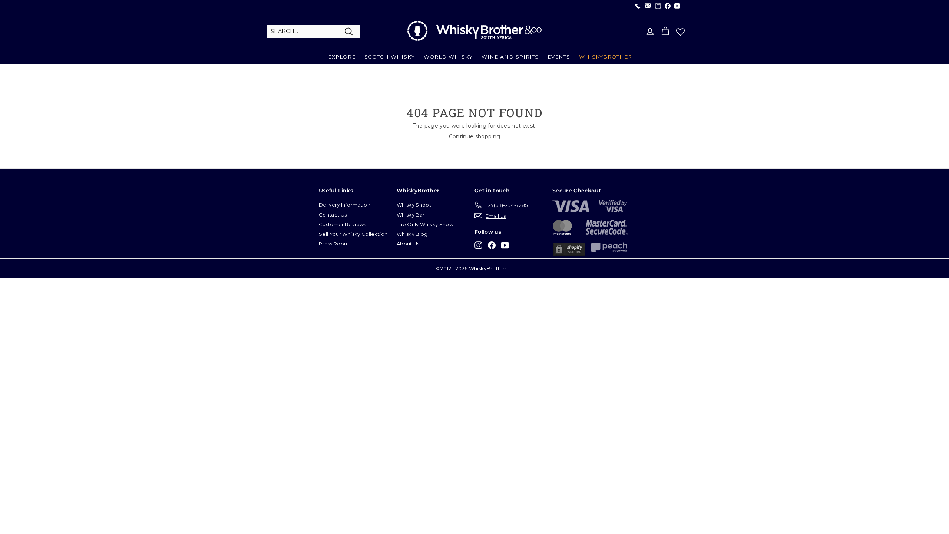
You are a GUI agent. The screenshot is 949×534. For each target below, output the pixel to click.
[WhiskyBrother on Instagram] (478, 245)
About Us (408, 244)
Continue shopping (474, 136)
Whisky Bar (411, 215)
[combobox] (313, 31)
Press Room (334, 244)
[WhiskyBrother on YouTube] (505, 245)
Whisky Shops (414, 205)
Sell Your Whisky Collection (353, 234)
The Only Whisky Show (425, 224)
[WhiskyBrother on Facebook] (492, 245)
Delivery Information (344, 205)
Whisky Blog (412, 234)
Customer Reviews (342, 224)
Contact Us (333, 215)
